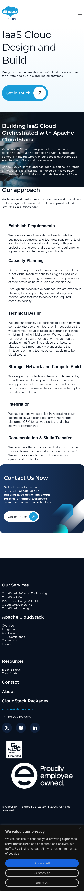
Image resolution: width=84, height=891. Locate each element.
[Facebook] (21, 728)
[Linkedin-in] (35, 728)
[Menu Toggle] (80, 13)
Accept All (42, 863)
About (8, 691)
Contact (10, 682)
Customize (42, 873)
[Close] (79, 828)
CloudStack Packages (25, 700)
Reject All (42, 883)
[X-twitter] (7, 728)
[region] (42, 858)
